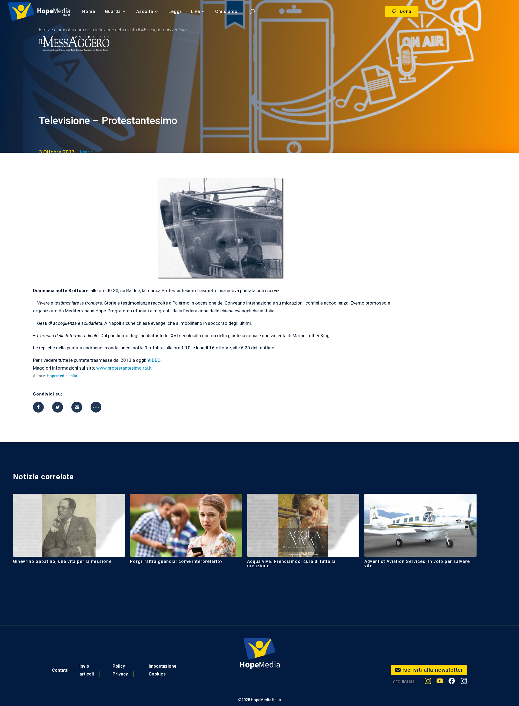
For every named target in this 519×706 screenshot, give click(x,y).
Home (88, 11)
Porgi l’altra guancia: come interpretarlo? (176, 561)
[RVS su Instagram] (463, 682)
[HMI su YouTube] (440, 682)
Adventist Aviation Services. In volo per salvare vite (417, 563)
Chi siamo (226, 11)
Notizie (86, 152)
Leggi (174, 11)
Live (195, 11)
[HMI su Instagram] (428, 682)
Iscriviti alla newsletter (432, 670)
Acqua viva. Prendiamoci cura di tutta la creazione (291, 563)
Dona (405, 11)
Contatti (60, 670)
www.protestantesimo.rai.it (124, 368)
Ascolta (144, 11)
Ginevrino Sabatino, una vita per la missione (62, 561)
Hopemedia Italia (62, 376)
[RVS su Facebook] (451, 682)
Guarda (113, 11)
